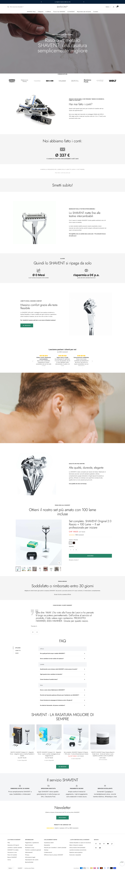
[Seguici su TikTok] (112, 844)
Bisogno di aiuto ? (74, 560)
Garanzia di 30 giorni (13, 845)
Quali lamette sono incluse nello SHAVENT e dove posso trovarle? (58, 669)
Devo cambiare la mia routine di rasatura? (52, 658)
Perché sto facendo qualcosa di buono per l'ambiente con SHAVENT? (59, 695)
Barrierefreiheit (29, 862)
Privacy (27, 855)
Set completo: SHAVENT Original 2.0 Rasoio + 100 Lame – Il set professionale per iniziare (90, 524)
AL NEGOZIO (62, 766)
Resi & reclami (29, 845)
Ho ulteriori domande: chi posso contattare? (52, 705)
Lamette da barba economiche (77, 850)
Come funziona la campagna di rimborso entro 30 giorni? (56, 700)
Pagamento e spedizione (32, 842)
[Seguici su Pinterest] (104, 844)
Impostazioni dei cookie (31, 859)
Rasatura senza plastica (75, 852)
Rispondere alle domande (84, 11)
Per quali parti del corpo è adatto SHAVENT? (52, 653)
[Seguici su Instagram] (100, 844)
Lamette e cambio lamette (15, 847)
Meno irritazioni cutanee (76, 845)
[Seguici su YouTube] (108, 844)
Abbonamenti (28, 852)
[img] (43, 356)
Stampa (46, 850)
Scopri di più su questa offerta (62, 594)
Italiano (107, 7)
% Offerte (48, 11)
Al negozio (27, 325)
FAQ (9, 842)
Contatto (95, 11)
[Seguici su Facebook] (96, 844)
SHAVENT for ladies (13, 850)
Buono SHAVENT (12, 857)
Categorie (40, 11)
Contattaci (108, 791)
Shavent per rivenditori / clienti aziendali (55, 847)
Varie (17, 653)
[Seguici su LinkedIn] (96, 848)
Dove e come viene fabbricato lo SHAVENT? (52, 690)
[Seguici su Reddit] (100, 848)
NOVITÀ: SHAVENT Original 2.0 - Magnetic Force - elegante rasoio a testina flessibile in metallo (22, 753)
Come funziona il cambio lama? (49, 679)
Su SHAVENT (71, 11)
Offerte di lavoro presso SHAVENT (53, 855)
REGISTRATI (62, 817)
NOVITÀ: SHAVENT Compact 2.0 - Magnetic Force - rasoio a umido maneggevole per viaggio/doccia (49, 753)
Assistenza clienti (49, 842)
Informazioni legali (30, 857)
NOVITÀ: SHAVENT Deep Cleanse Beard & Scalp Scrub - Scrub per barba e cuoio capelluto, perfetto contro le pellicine (102, 753)
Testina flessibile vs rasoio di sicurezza (80, 842)
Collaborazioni (48, 852)
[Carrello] (116, 7)
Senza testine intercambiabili (77, 847)
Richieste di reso (29, 847)
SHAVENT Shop (31, 11)
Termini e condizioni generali (33, 850)
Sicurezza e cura (12, 852)
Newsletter (47, 845)
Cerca (9, 859)
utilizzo (17, 647)
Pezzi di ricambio (12, 855)
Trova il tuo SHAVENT (59, 11)
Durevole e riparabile (75, 855)
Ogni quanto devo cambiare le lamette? (51, 674)
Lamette (18, 650)
